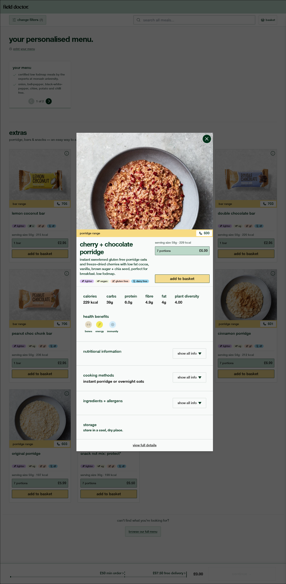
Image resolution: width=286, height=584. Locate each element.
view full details (144, 445)
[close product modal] (207, 134)
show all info (187, 353)
